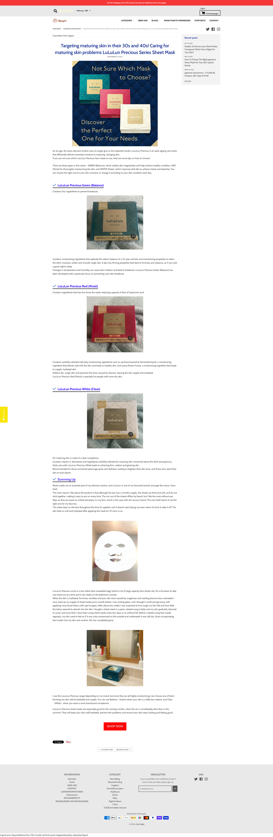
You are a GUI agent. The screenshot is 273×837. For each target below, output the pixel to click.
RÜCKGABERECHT (72, 798)
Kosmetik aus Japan (115, 788)
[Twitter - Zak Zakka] (208, 29)
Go (175, 789)
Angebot (115, 785)
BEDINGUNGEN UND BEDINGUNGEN (72, 801)
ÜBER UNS (72, 785)
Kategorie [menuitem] (126, 20)
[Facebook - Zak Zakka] (213, 29)
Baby (115, 798)
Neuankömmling (115, 782)
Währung (80, 10)
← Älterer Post (106, 750)
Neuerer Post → (123, 750)
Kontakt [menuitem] (214, 20)
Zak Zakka (140, 824)
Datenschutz (72, 795)
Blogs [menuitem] (155, 20)
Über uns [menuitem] (142, 20)
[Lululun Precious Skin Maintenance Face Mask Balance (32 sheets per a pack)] (115, 222)
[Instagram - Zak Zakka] (218, 29)
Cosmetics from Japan (72, 29)
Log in (202, 8)
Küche (115, 795)
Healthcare (115, 791)
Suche (72, 782)
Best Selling (115, 779)
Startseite (57, 29)
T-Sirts (115, 804)
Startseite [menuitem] (200, 20)
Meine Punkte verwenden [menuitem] (177, 20)
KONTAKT (72, 788)
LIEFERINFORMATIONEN (72, 791)
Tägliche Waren (115, 801)
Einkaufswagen (212, 14)
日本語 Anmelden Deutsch (115, 807)
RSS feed (188, 81)
